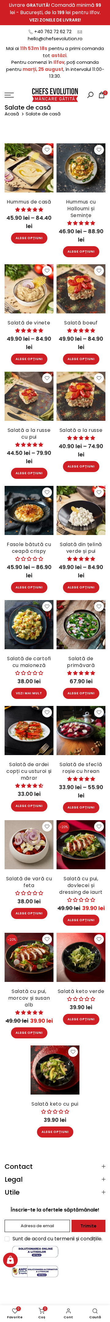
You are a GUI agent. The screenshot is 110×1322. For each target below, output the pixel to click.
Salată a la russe (81, 430)
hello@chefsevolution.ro (55, 38)
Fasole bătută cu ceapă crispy (29, 548)
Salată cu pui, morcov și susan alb (29, 998)
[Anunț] (55, 13)
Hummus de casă (29, 201)
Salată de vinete (29, 322)
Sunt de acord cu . (57, 1238)
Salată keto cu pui (55, 1103)
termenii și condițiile (77, 1238)
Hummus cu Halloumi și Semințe (81, 208)
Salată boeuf (80, 322)
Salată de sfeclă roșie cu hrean (81, 768)
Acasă (12, 113)
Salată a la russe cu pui (29, 433)
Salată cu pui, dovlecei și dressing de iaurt (81, 885)
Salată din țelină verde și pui (81, 548)
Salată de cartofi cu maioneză (29, 662)
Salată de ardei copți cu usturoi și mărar (29, 771)
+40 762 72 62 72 (53, 31)
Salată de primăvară (81, 662)
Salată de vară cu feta (29, 882)
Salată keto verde (81, 991)
